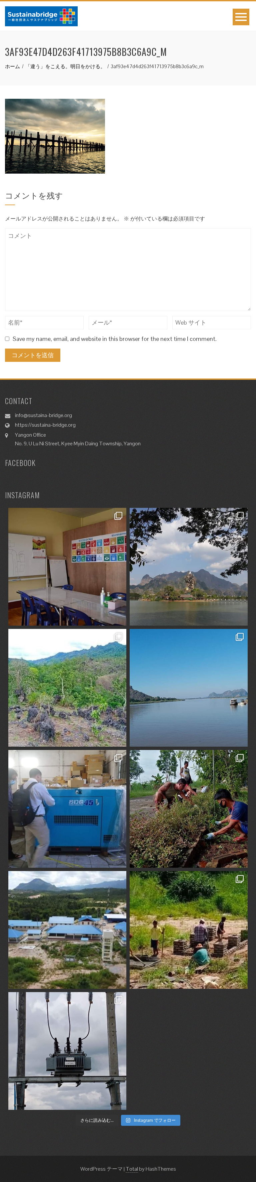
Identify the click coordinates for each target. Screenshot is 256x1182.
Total (132, 1168)
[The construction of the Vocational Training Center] (67, 930)
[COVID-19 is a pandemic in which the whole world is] (189, 809)
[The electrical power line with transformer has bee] (67, 1051)
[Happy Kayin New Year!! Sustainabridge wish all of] (189, 567)
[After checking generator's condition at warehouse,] (67, 809)
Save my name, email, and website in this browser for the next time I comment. (115, 339)
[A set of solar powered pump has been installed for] (189, 930)
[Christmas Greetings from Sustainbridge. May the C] (189, 688)
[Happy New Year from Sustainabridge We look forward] (67, 688)
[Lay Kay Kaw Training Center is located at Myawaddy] (67, 567)
